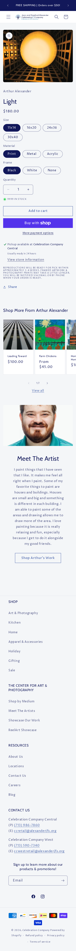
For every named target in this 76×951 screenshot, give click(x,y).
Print (12, 154)
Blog (11, 795)
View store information (25, 260)
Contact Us (17, 776)
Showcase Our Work (24, 720)
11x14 (12, 128)
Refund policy (34, 935)
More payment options (38, 233)
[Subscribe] (62, 881)
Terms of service (40, 941)
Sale (11, 670)
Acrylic (52, 154)
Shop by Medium (21, 701)
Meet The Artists (21, 711)
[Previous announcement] (7, 5)
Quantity (9, 180)
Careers (14, 785)
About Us (15, 757)
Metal (32, 154)
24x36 (52, 128)
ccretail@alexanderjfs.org (35, 831)
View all (38, 391)
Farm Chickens (48, 356)
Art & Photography (23, 613)
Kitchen (14, 623)
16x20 (32, 128)
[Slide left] (28, 383)
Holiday (14, 651)
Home (13, 632)
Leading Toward (17, 356)
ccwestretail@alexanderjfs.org (39, 851)
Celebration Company (36, 930)
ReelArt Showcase (22, 730)
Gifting (14, 661)
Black (12, 170)
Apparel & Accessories (25, 642)
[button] (8, 17)
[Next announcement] (68, 5)
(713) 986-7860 (27, 825)
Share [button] (12, 287)
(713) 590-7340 (26, 845)
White (32, 170)
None (52, 170)
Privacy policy (56, 935)
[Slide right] (47, 383)
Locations (16, 766)
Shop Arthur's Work (38, 558)
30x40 (13, 137)
